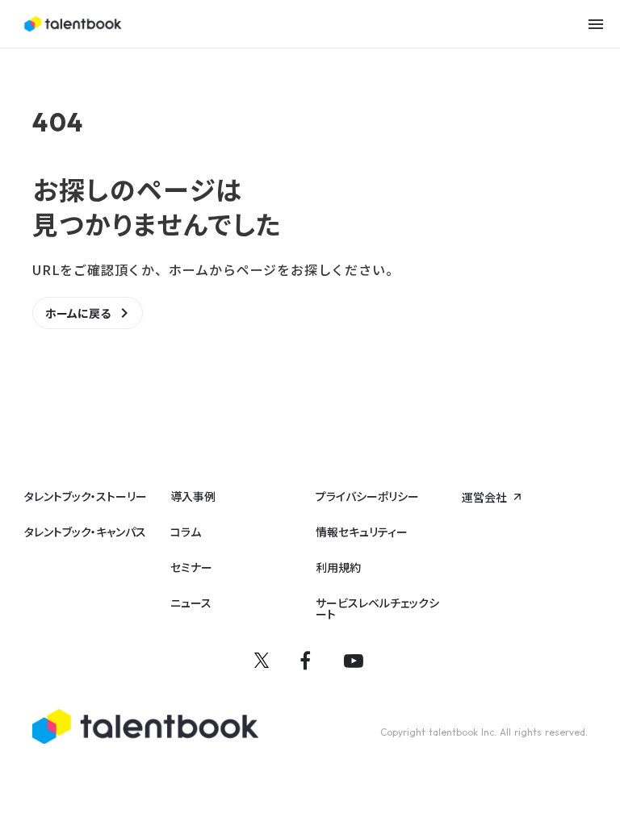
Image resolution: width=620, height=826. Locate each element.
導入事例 (193, 496)
